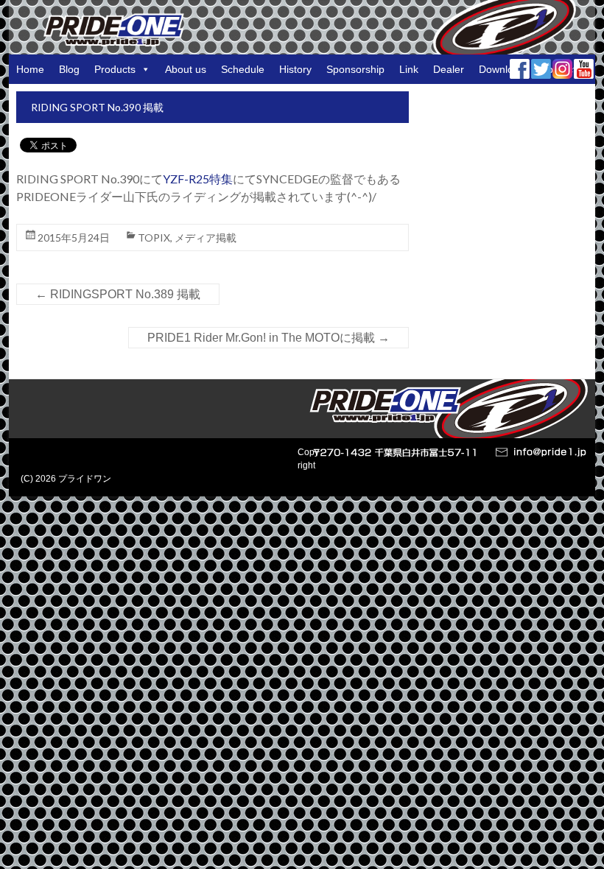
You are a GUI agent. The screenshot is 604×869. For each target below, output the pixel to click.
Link (408, 69)
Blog (69, 69)
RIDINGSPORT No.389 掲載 (117, 294)
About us (185, 69)
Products (115, 69)
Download (502, 69)
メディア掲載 (205, 237)
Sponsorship (355, 69)
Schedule (242, 69)
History (295, 69)
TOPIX (154, 237)
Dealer (448, 69)
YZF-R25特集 (198, 179)
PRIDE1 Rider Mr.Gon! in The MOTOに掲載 (268, 337)
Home (30, 69)
